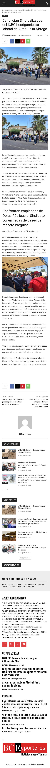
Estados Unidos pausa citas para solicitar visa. (24, 728)
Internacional (8, 732)
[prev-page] (3, 489)
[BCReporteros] (3, 35)
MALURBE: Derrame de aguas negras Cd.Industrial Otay (19, 660)
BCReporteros (11, 35)
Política (9, 10)
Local (4, 689)
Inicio (4, 10)
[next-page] (7, 489)
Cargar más (24, 558)
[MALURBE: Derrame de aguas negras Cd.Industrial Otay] (9, 454)
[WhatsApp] (28, 41)
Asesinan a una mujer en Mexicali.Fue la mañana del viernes (21, 684)
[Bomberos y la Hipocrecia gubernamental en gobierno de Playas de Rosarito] (9, 466)
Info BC (5, 457)
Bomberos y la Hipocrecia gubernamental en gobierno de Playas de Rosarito (32, 465)
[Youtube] (23, 644)
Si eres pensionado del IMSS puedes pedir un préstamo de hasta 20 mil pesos (13, 401)
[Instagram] (11, 644)
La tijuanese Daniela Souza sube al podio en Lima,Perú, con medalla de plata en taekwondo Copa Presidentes (33, 521)
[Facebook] (12, 41)
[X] (17, 41)
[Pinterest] (22, 41)
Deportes (6, 679)
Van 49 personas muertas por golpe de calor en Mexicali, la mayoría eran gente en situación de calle (24, 718)
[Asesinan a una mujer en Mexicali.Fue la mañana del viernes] (9, 536)
